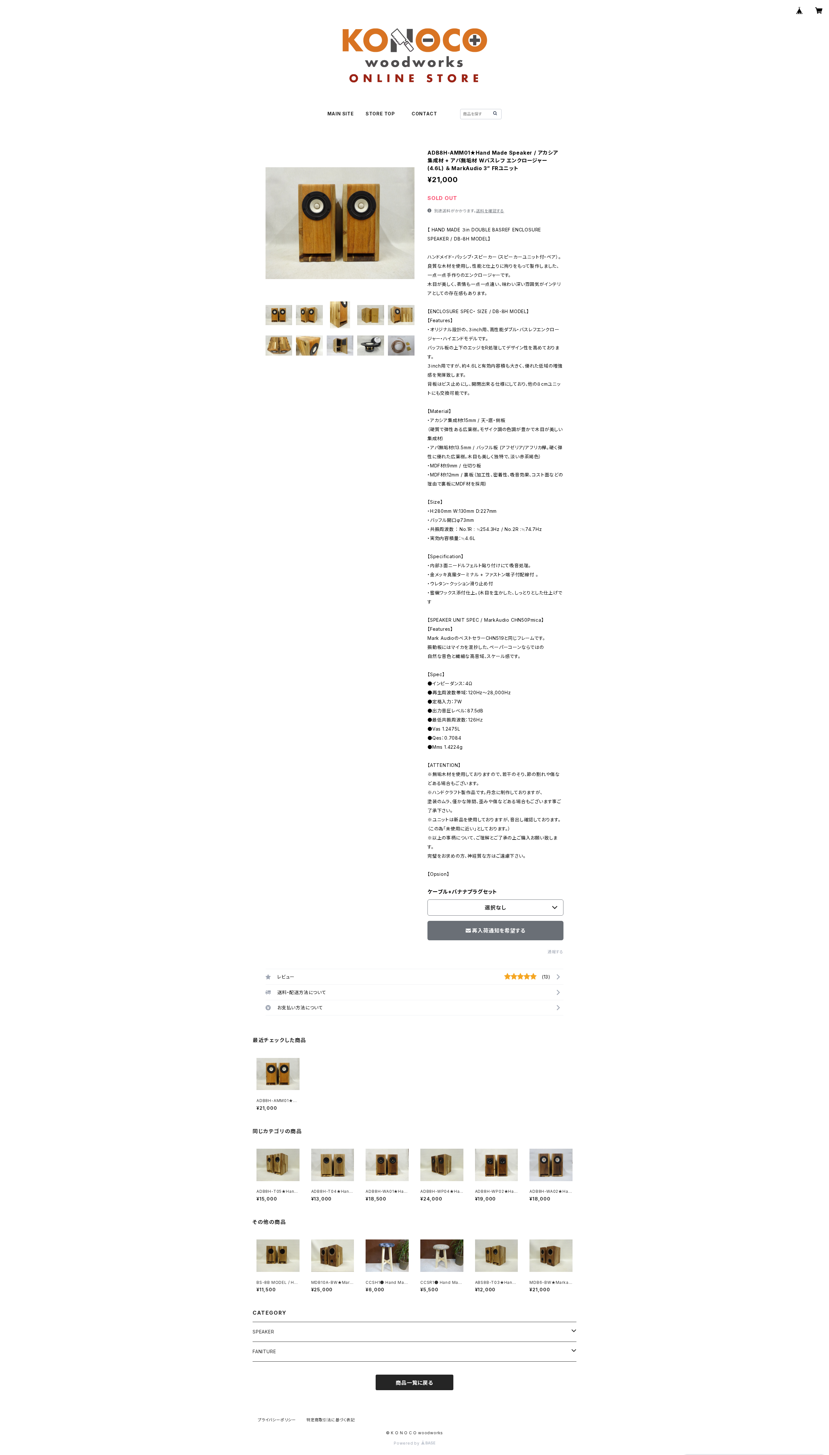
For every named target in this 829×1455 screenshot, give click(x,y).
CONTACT (424, 113)
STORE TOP (383, 113)
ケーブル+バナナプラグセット (462, 891)
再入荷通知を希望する (498, 930)
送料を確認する (490, 210)
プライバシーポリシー (277, 1419)
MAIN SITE (340, 113)
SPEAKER (263, 1331)
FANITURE (264, 1351)
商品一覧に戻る (414, 1382)
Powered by (407, 1443)
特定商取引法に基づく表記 (330, 1419)
